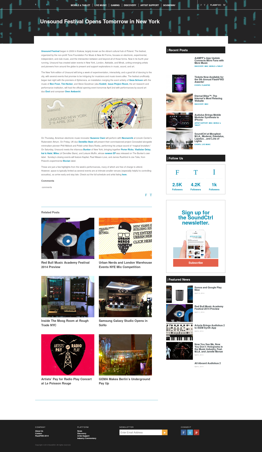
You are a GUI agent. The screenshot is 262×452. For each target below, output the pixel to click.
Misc (206, 66)
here (124, 174)
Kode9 (102, 83)
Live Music (100, 5)
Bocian (66, 160)
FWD (215, 4)
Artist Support (149, 5)
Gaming (115, 5)
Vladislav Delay (143, 149)
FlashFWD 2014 (42, 435)
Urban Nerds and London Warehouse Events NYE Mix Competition (125, 264)
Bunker (87, 149)
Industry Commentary (86, 438)
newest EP (110, 153)
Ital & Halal (46, 153)
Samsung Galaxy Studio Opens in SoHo (123, 322)
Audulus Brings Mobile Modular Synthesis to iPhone (208, 117)
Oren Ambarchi (73, 91)
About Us (39, 431)
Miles (56, 153)
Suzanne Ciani (97, 137)
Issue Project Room (118, 83)
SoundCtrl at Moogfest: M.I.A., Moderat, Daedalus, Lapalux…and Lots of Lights (209, 137)
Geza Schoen (136, 80)
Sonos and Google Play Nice (208, 289)
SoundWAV (169, 5)
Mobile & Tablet (216, 66)
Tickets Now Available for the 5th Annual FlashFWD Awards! (209, 79)
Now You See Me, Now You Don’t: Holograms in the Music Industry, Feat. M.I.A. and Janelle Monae (209, 347)
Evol (47, 91)
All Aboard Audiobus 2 (208, 363)
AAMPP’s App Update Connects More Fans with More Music (209, 60)
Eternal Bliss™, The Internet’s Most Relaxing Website (208, 98)
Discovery (130, 5)
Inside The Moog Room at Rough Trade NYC (65, 322)
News (79, 431)
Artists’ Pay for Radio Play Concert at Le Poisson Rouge (66, 381)
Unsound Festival (50, 51)
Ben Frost (55, 83)
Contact (38, 433)
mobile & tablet (80, 5)
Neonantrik (127, 137)
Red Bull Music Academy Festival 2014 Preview (65, 264)
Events (198, 85)
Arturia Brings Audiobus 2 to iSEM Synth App (210, 326)
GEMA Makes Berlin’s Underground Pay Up (124, 381)
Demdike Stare (86, 141)
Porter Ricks (127, 149)
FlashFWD (206, 85)
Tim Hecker (67, 83)
